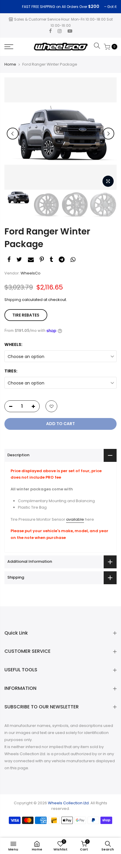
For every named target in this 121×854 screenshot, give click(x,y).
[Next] (108, 133)
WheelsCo (31, 273)
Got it (12, 6)
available (75, 519)
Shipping (12, 299)
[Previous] (13, 133)
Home (10, 64)
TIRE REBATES (25, 315)
